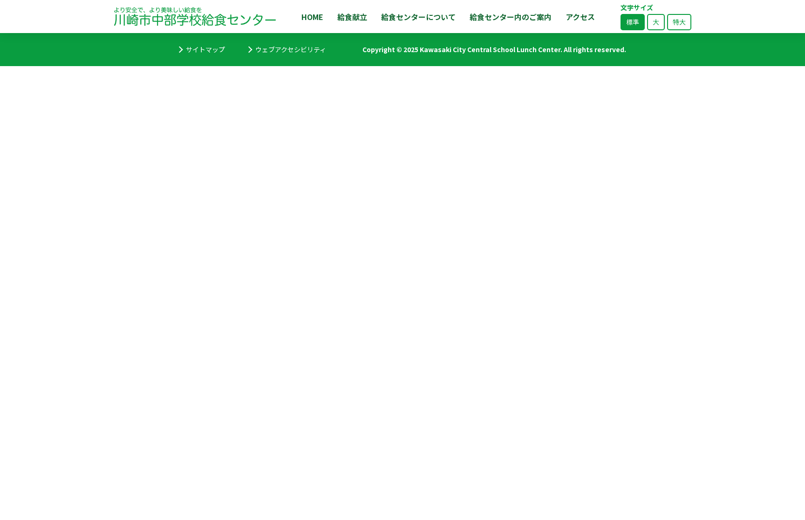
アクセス (580, 16)
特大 (679, 22)
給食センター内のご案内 (511, 16)
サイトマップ (205, 49)
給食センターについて (418, 16)
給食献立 (352, 16)
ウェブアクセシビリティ (290, 49)
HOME (312, 16)
